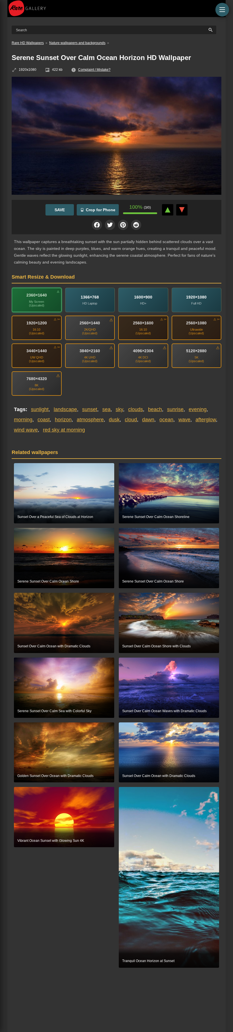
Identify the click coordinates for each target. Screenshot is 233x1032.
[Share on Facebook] (97, 225)
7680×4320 (36, 378)
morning (23, 419)
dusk (114, 419)
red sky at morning (64, 430)
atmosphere (90, 419)
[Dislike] (182, 209)
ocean (166, 419)
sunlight (40, 409)
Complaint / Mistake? (94, 70)
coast (44, 419)
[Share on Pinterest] (123, 225)
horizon (63, 419)
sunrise (175, 409)
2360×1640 (36, 295)
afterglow (205, 419)
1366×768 (90, 297)
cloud (131, 419)
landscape (65, 409)
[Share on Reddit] (136, 225)
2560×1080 (196, 323)
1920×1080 (196, 297)
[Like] (167, 209)
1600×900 (143, 297)
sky (119, 409)
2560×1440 (90, 323)
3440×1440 (36, 351)
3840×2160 (90, 351)
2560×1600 (143, 323)
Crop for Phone (100, 210)
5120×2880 (196, 351)
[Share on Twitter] (110, 225)
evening (198, 409)
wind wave (26, 430)
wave (184, 419)
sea (106, 409)
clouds (135, 409)
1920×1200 (36, 323)
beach (155, 409)
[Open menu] (222, 9)
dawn (148, 419)
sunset (89, 409)
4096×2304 (143, 351)
